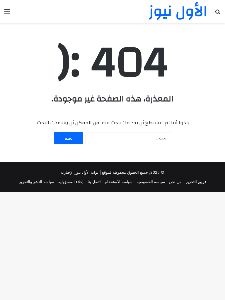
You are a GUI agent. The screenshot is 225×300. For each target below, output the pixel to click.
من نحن (175, 181)
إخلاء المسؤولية (70, 181)
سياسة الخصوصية (151, 181)
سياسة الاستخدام (118, 181)
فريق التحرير (196, 181)
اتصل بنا (94, 181)
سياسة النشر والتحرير (36, 181)
